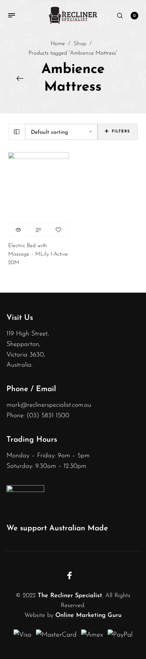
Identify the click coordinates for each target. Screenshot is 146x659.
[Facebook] (70, 575)
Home (58, 44)
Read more (38, 230)
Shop (80, 44)
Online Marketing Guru (88, 615)
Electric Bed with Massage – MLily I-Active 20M (38, 254)
